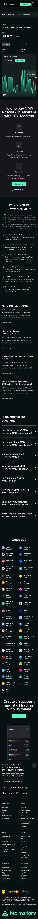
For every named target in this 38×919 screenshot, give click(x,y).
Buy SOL (8, 664)
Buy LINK (8, 625)
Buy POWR (26, 651)
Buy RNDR (9, 658)
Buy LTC (26, 625)
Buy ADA (26, 549)
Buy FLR (8, 612)
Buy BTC (8, 583)
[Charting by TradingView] (4, 95)
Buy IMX (26, 618)
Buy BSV (26, 577)
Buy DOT (26, 590)
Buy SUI (8, 671)
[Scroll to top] (34, 765)
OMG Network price (24, 14)
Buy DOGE (9, 590)
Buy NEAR (26, 638)
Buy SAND (26, 658)
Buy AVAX (8, 562)
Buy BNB (8, 577)
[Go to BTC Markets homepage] (10, 4)
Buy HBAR (9, 618)
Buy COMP (26, 583)
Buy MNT (8, 638)
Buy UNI (26, 671)
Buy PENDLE (9, 651)
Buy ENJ (26, 597)
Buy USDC (9, 678)
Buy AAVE (8, 549)
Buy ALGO (9, 555)
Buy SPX (26, 664)
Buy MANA (9, 631)
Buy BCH (26, 569)
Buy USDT (26, 678)
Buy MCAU (26, 631)
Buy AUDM (26, 555)
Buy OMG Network (8, 14)
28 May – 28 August (10, 57)
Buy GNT (26, 612)
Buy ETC (8, 605)
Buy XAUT (8, 684)
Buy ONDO (26, 645)
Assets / (4, 24)
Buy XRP (8, 691)
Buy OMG (8, 645)
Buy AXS (26, 562)
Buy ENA (8, 597)
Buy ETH (26, 604)
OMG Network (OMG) (9, 310)
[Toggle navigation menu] (33, 4)
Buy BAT (8, 570)
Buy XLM (26, 684)
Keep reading (6, 323)
